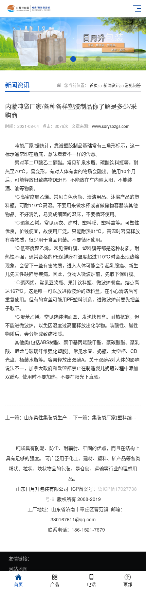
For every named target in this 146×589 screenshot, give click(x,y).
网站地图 (18, 568)
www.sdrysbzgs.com (110, 126)
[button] (48, 59)
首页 (94, 85)
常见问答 (133, 85)
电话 (91, 584)
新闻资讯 (112, 85)
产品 (54, 584)
